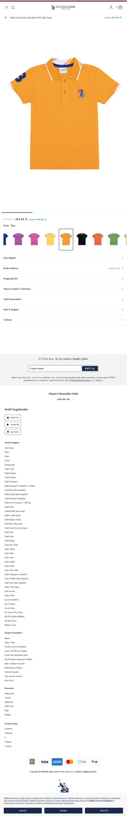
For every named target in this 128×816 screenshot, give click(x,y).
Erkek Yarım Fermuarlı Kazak (16, 526)
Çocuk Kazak (10, 602)
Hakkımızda (9, 691)
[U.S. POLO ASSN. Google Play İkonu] (63, 423)
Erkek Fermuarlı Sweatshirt (15, 496)
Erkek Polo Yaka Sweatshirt (15, 488)
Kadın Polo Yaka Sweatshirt (15, 581)
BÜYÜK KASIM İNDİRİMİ (14, 614)
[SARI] (50, 237)
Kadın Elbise (10, 547)
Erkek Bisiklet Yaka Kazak (15, 509)
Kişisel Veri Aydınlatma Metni (16, 653)
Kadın (7, 450)
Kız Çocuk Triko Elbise (14, 610)
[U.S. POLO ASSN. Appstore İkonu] (63, 415)
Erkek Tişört (9, 467)
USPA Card (9, 704)
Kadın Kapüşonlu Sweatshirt (16, 572)
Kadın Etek (9, 551)
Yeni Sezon (9, 446)
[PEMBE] (18, 237)
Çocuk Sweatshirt (11, 597)
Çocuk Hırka (10, 606)
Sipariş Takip (10, 640)
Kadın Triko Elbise (12, 585)
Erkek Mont (9, 530)
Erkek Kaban (10, 538)
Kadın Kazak (10, 589)
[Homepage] (63, 7)
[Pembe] (34, 237)
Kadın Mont (9, 555)
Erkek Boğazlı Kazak (13, 517)
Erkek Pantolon (10, 475)
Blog (6, 708)
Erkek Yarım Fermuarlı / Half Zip (18, 500)
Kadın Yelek (9, 564)
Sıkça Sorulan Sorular (13, 674)
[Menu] (7, 7)
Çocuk (7, 458)
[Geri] (5, 17)
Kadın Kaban (10, 560)
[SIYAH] (82, 237)
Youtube (8, 744)
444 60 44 (63, 397)
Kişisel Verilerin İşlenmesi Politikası (18, 657)
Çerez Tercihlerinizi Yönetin (16, 649)
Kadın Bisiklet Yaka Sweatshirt (16, 576)
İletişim (7, 636)
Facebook (8, 727)
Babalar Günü (10, 623)
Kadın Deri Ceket (11, 568)
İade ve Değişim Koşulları (15, 661)
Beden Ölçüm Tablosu (13, 666)
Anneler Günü (10, 619)
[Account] (111, 7)
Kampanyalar (10, 463)
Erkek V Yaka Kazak (12, 513)
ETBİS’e (86, 769)
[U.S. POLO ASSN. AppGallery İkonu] (63, 430)
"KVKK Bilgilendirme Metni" (80, 378)
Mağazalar (9, 700)
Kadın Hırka (9, 593)
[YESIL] (114, 237)
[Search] (13, 7)
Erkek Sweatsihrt (11, 479)
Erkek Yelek (9, 534)
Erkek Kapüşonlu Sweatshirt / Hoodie (20, 484)
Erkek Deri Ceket (11, 543)
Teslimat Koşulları (12, 670)
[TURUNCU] (98, 237)
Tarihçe (8, 696)
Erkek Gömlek (10, 471)
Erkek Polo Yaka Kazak (13, 522)
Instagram (9, 731)
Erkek (7, 454)
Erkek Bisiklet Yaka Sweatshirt (16, 492)
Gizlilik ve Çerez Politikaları (15, 644)
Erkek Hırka (9, 505)
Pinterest (8, 740)
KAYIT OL (90, 366)
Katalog (8, 712)
